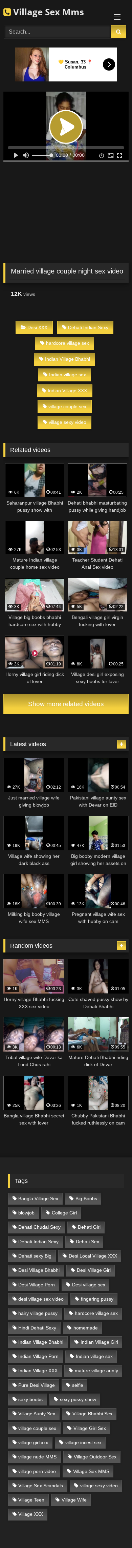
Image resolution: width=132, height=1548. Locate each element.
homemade (85, 1327)
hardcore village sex (67, 343)
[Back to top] (111, 1527)
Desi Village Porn (36, 1284)
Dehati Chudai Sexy (39, 1227)
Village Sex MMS (91, 1471)
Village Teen (31, 1500)
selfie (77, 1385)
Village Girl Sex (89, 1428)
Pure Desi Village (36, 1385)
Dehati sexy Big (34, 1256)
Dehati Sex (87, 1241)
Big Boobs (86, 1198)
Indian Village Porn (38, 1356)
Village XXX (30, 1514)
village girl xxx (33, 1442)
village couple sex (67, 406)
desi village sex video (41, 1299)
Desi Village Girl (94, 1270)
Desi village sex (88, 1284)
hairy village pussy (38, 1313)
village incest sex (83, 1442)
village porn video (37, 1471)
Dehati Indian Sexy (88, 327)
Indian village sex (67, 374)
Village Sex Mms (47, 12)
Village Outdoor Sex (95, 1456)
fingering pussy (97, 1299)
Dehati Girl (89, 1227)
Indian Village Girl (99, 1342)
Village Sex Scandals (40, 1485)
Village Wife (74, 1500)
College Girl (64, 1212)
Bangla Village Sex (38, 1198)
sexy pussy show (78, 1399)
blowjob (26, 1212)
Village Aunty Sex (36, 1413)
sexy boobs (30, 1399)
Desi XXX (37, 327)
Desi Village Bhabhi (39, 1270)
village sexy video (67, 422)
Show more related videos (66, 703)
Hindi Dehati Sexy (37, 1327)
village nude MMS (37, 1456)
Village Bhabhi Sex (92, 1413)
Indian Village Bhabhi (67, 359)
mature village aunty (96, 1370)
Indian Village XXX (67, 390)
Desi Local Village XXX (93, 1256)
